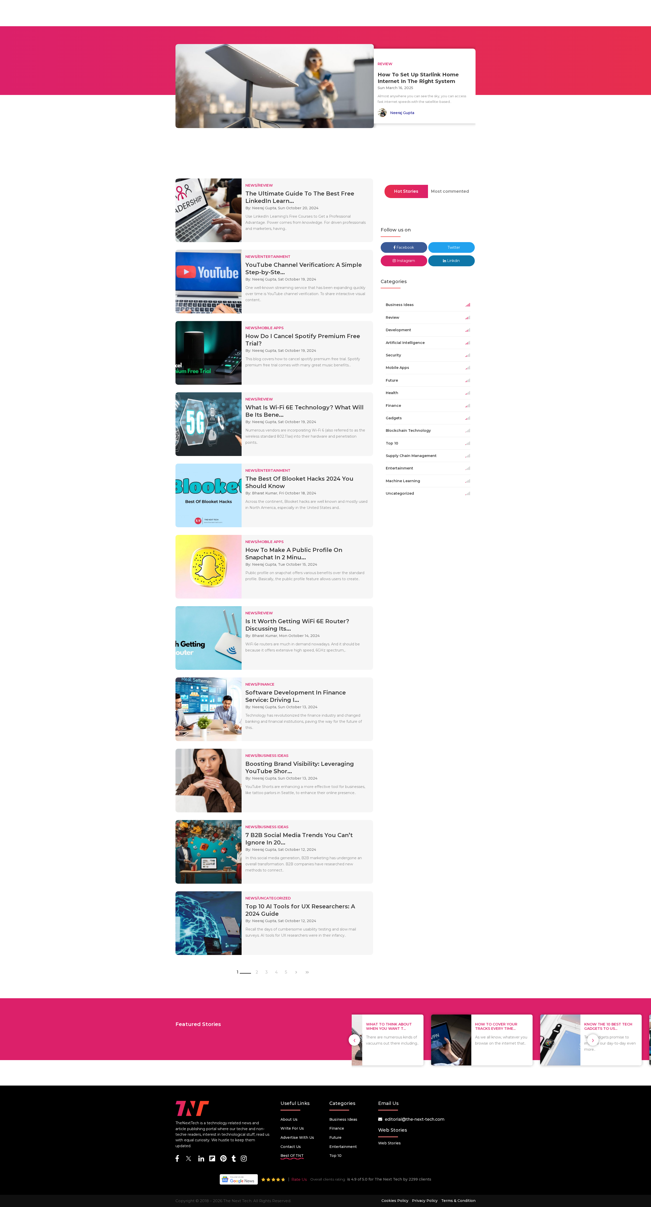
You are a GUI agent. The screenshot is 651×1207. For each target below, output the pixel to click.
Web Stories (389, 1143)
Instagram (405, 260)
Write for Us (292, 1128)
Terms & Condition (458, 1200)
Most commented (450, 191)
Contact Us (290, 1146)
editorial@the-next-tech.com (415, 1119)
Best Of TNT (292, 1155)
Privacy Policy (425, 1200)
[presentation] (354, 1040)
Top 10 (335, 1155)
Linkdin (453, 260)
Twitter (453, 247)
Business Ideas (343, 1119)
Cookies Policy (394, 1200)
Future (335, 1137)
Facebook (404, 247)
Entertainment (343, 1146)
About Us (289, 1119)
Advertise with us (297, 1137)
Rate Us (299, 1179)
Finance (336, 1128)
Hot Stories (406, 191)
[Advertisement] (325, 154)
